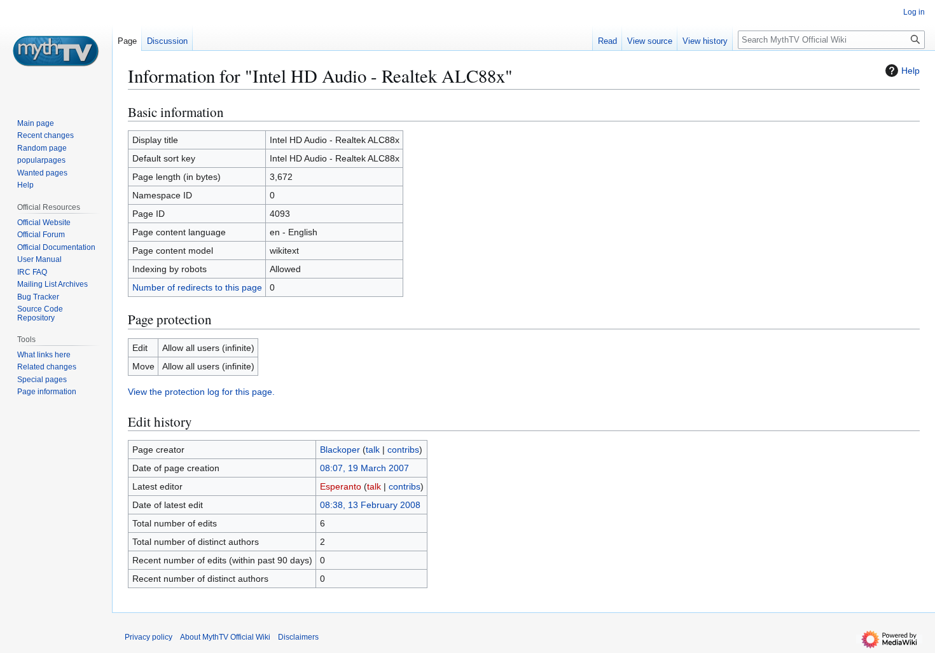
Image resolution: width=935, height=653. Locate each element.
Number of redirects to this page (197, 287)
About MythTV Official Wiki (225, 637)
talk (373, 449)
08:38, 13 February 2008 (370, 505)
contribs (403, 449)
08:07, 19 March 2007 (364, 468)
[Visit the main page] (56, 51)
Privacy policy (148, 637)
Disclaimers (298, 637)
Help (910, 70)
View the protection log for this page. (201, 392)
